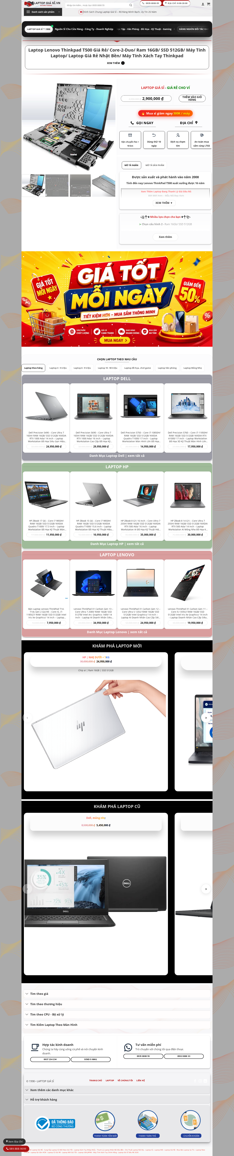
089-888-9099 (17, 1148)
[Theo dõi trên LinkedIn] (205, 1081)
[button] (203, 3)
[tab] (131, 165)
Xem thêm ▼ (164, 203)
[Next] (109, 126)
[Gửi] (130, 5)
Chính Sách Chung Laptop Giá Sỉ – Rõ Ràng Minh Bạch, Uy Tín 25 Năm (119, 11)
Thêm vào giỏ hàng (192, 98)
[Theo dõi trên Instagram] (200, 1081)
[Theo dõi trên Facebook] (195, 1081)
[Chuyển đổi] (27, 994)
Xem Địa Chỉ (15, 1141)
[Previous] (28, 126)
